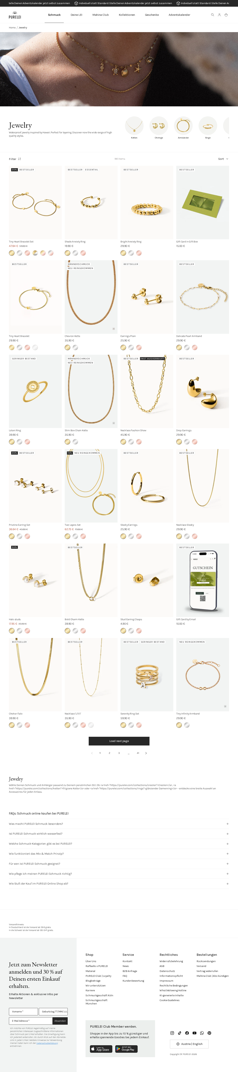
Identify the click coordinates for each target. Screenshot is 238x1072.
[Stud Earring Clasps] (146, 580)
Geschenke (152, 15)
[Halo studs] (35, 580)
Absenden (60, 1020)
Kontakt (127, 961)
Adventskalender (179, 15)
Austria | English (191, 1044)
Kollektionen (127, 15)
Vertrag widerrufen (207, 971)
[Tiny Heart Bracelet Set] (35, 202)
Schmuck (54, 15)
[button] (213, 15)
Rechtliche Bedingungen (174, 985)
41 (138, 753)
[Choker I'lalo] (35, 675)
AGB (162, 966)
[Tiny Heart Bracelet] (35, 297)
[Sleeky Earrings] (146, 486)
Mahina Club (100, 15)
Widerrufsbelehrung (171, 961)
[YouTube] (194, 1033)
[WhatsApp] (202, 1033)
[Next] (146, 753)
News (126, 966)
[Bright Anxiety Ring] (146, 202)
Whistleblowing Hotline (173, 990)
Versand (201, 966)
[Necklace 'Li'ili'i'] (91, 675)
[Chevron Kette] (91, 297)
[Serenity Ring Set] (146, 675)
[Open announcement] (119, 3)
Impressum (166, 980)
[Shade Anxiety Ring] (91, 202)
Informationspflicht (171, 976)
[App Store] (101, 1049)
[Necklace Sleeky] (202, 486)
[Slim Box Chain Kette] (91, 391)
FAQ (125, 976)
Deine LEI (76, 15)
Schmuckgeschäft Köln (99, 995)
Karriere (90, 990)
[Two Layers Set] (91, 486)
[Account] (219, 15)
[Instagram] (172, 1033)
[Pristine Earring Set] (35, 486)
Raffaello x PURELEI (97, 966)
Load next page (119, 741)
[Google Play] (126, 1049)
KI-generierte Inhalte (171, 995)
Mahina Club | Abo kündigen (213, 976)
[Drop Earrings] (202, 391)
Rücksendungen (206, 961)
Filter (12, 159)
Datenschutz (167, 971)
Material (90, 971)
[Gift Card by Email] (202, 580)
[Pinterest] (209, 1033)
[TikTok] (179, 1033)
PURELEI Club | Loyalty (98, 976)
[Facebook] (187, 1033)
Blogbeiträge (93, 980)
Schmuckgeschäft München (96, 1002)
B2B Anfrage (130, 971)
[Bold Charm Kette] (91, 580)
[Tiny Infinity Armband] (202, 675)
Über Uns (91, 961)
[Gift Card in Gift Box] (202, 202)
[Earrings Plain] (146, 297)
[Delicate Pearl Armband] (202, 297)
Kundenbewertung (133, 980)
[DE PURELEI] (15, 15)
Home (12, 27)
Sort (221, 159)
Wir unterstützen (96, 985)
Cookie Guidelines (169, 1000)
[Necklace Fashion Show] (146, 391)
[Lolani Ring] (35, 391)
